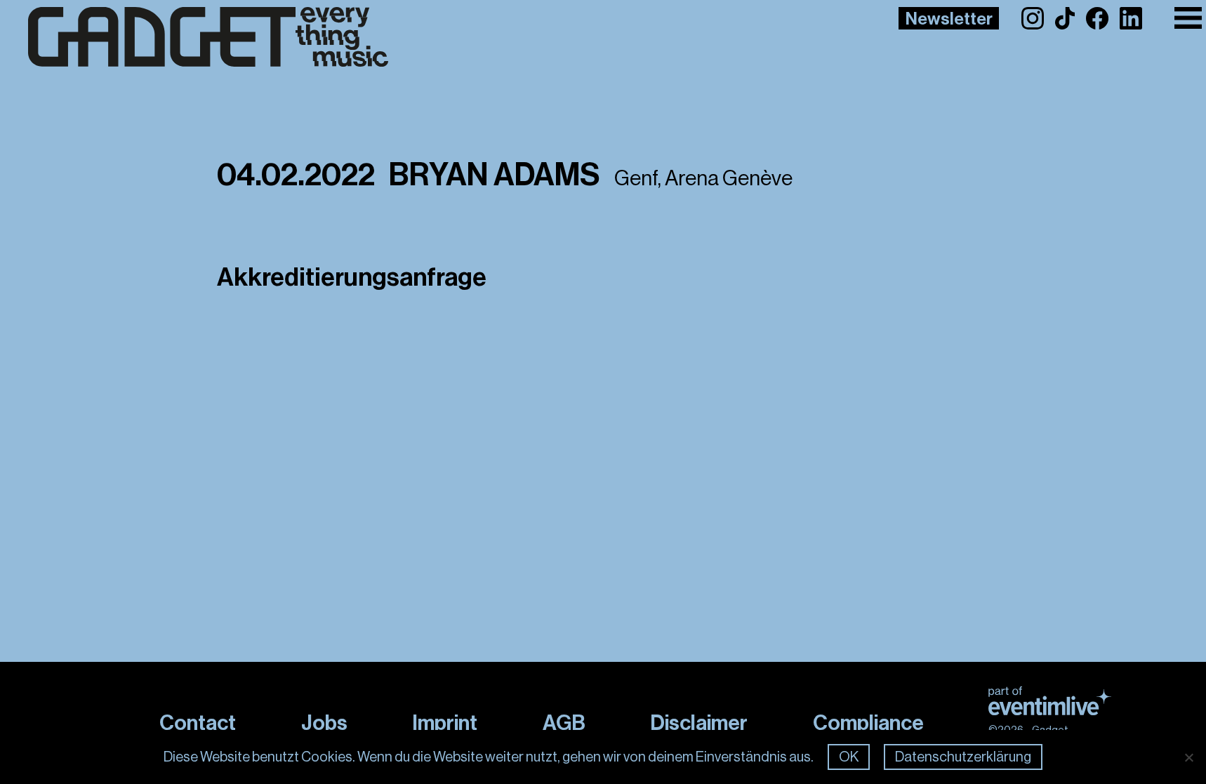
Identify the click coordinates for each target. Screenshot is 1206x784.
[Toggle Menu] (1188, 18)
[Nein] (1188, 757)
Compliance (868, 723)
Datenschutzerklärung (963, 757)
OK (849, 757)
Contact (197, 723)
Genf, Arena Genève (703, 178)
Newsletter (949, 18)
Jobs (324, 723)
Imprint (444, 723)
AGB (564, 723)
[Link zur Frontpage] (208, 37)
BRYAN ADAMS (494, 175)
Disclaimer (699, 723)
